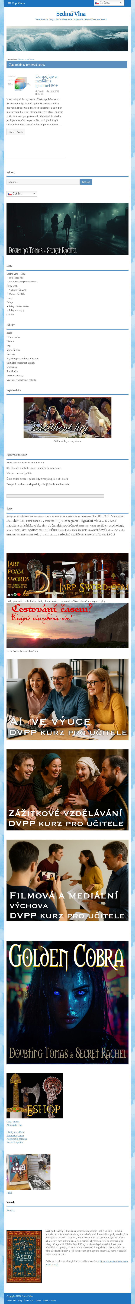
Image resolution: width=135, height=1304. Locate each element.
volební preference (49, 535)
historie (104, 515)
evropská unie (75, 516)
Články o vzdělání (15, 1132)
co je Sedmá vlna (16, 278)
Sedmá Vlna (70, 13)
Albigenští (12, 516)
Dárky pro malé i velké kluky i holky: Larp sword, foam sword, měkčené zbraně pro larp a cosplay (56, 601)
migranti (73, 520)
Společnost (12, 367)
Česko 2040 (12, 286)
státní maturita (79, 529)
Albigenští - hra (14, 1125)
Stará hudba (12, 371)
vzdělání (64, 534)
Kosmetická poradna (17, 1139)
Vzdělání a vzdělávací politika (21, 380)
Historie (10, 341)
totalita (20, 535)
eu (64, 516)
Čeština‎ (17, 193)
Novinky (11, 354)
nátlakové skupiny (35, 525)
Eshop (10, 302)
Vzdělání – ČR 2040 (17, 290)
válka (98, 534)
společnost (51, 529)
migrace (60, 520)
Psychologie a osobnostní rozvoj (22, 358)
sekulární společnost (28, 530)
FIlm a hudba (13, 337)
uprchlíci (28, 535)
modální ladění (109, 521)
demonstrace (39, 517)
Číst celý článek (16, 132)
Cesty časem (13, 1121)
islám (16, 520)
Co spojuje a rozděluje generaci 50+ (47, 81)
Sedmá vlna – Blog (16, 274)
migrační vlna (90, 520)
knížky (23, 521)
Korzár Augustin (15, 1142)
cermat (30, 516)
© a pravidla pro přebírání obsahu (23, 281)
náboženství (15, 525)
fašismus (87, 517)
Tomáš (41, 91)
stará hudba (65, 530)
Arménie (21, 516)
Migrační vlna (13, 350)
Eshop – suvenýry (16, 310)
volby (37, 534)
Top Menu (18, 3)
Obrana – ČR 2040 (17, 294)
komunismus (33, 520)
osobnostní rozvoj (87, 526)
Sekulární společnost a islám (21, 362)
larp (8, 345)
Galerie (10, 314)
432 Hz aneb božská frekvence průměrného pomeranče (34, 468)
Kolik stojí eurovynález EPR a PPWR (25, 462)
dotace (48, 516)
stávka (90, 530)
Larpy (9, 298)
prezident (102, 525)
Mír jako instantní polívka (19, 473)
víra (104, 534)
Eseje (40, 94)
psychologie (116, 525)
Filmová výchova (15, 1135)
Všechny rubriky (15, 375)
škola (111, 534)
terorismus (11, 535)
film (94, 516)
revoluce (11, 530)
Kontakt (10, 1210)
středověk (100, 530)
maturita (49, 520)
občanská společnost (63, 525)
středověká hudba (116, 530)
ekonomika (57, 516)
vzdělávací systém (82, 534)
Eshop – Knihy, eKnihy (19, 306)
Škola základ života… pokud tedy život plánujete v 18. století (37, 479)
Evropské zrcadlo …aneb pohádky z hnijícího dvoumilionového (38, 484)
